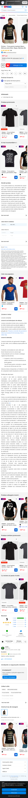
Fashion (3, 689)
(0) (25, 620)
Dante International (14, 776)
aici (10, 403)
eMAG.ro (4, 771)
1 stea (14, 626)
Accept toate (14, 789)
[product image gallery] (9, 30)
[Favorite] (22, 6)
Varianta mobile (14, 779)
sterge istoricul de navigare (7, 720)
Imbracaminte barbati (12, 689)
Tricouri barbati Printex (22, 15)
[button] (2, 659)
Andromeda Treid (17, 58)
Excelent (3, 652)
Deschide (25, 2)
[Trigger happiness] (2, 6)
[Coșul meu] (26, 6)
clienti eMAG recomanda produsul (4, 52)
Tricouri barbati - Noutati (7, 695)
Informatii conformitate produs (8, 249)
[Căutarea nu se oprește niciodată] (7, 6)
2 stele (14, 624)
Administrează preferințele (14, 796)
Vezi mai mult (5, 215)
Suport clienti (5, 768)
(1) (25, 618)
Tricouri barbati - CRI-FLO (7, 698)
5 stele (14, 618)
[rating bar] (20, 618)
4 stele (14, 620)
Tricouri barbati (11, 15)
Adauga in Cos (18, 65)
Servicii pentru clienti (7, 762)
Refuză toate (14, 792)
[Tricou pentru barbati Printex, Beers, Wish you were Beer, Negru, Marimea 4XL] (9, 734)
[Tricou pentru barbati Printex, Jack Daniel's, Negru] (9, 157)
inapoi (3, 15)
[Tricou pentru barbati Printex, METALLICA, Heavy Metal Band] (9, 509)
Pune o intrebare (9, 677)
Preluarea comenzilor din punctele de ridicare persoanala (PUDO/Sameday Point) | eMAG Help (14, 333)
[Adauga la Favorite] (3, 65)
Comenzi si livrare (6, 765)
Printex (5, 247)
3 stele (14, 622)
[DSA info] (17, 142)
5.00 (10, 50)
